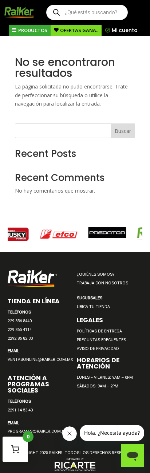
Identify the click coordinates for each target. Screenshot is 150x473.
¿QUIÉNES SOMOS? (95, 274)
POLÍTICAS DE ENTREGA (99, 331)
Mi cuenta (125, 30)
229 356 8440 (20, 321)
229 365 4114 (20, 329)
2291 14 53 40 (20, 410)
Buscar (123, 130)
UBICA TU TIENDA (93, 306)
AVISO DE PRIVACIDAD (98, 348)
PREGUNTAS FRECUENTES (101, 340)
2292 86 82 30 (20, 338)
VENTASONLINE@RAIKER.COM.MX (40, 359)
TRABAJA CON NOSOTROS (102, 283)
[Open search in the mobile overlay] (87, 12)
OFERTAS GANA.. (79, 30)
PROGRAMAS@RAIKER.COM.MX (38, 431)
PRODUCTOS (32, 30)
